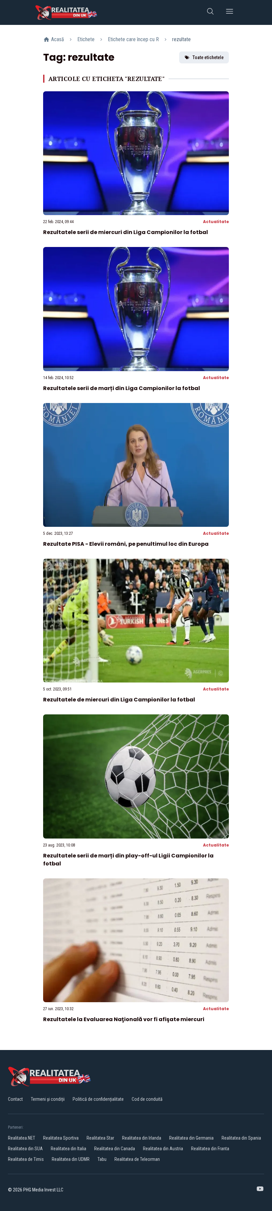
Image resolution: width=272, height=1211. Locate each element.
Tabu (102, 1159)
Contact (15, 1099)
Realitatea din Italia (68, 1148)
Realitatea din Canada (114, 1148)
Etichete (86, 39)
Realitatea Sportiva (61, 1138)
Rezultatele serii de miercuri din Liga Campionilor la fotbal (125, 232)
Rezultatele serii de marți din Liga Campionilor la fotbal (121, 388)
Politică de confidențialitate (98, 1099)
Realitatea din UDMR (71, 1159)
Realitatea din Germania (191, 1138)
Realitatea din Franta (210, 1148)
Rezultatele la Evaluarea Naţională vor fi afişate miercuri (123, 1019)
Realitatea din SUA (25, 1148)
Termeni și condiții (48, 1099)
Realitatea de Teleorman (137, 1159)
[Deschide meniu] (229, 12)
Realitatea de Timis (26, 1159)
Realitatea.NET (21, 1138)
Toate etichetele (208, 57)
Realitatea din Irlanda (141, 1138)
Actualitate (216, 221)
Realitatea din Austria (163, 1148)
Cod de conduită (147, 1099)
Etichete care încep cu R (133, 39)
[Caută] (210, 12)
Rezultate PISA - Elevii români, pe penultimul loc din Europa (126, 544)
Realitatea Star (100, 1138)
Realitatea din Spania (241, 1138)
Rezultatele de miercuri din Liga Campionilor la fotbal (119, 699)
